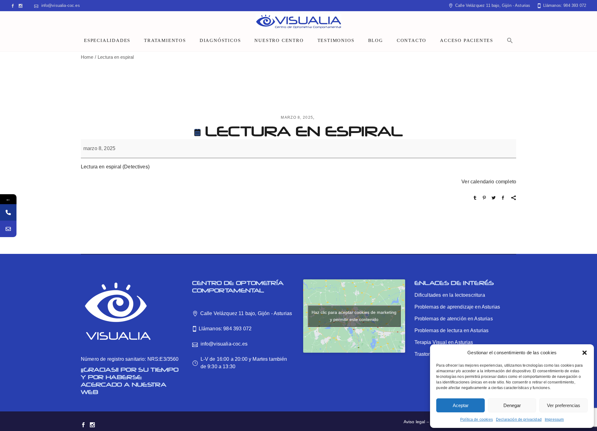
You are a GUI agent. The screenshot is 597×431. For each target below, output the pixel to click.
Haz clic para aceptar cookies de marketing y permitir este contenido (354, 316)
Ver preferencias (563, 405)
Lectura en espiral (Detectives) (115, 166)
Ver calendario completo (488, 181)
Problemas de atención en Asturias (453, 318)
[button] (584, 353)
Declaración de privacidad (519, 419)
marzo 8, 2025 (297, 117)
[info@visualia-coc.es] (8, 229)
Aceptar (461, 405)
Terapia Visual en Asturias (443, 342)
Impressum (554, 419)
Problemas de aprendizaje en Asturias (457, 306)
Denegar (512, 405)
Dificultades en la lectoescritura (449, 295)
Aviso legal (414, 421)
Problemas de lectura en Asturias (451, 330)
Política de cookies (476, 419)
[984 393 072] (8, 212)
